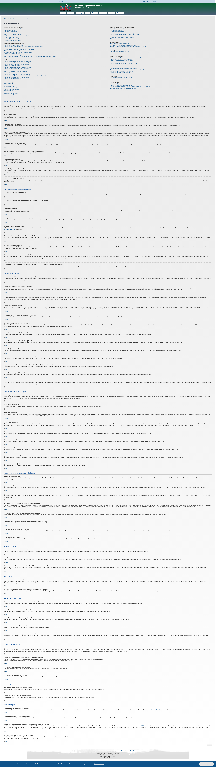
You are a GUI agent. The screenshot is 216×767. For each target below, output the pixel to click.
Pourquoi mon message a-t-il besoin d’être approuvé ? (16, 77)
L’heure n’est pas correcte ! (10, 48)
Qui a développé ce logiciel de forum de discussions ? (122, 84)
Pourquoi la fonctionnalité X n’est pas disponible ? (121, 85)
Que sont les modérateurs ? (116, 30)
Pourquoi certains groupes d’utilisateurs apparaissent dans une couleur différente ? (129, 36)
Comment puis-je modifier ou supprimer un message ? (16, 62)
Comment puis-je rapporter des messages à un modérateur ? (18, 74)
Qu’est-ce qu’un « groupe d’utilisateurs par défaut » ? (122, 37)
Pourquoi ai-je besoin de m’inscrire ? (12, 28)
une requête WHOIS (140, 725)
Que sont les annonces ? (9, 90)
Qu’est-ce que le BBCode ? (10, 83)
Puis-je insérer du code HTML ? (11, 85)
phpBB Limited (42, 709)
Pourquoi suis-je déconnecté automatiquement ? (15, 38)
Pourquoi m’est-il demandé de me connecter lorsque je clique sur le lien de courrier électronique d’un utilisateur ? (30, 56)
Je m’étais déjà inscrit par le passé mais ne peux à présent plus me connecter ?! (22, 36)
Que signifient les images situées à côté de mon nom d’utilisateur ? (19, 52)
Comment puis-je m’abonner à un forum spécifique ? (122, 71)
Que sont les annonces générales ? (12, 89)
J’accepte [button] (206, 764)
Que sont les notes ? (8, 92)
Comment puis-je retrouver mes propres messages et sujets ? (124, 63)
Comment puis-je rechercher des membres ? (120, 62)
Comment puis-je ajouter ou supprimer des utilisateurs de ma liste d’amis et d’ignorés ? (130, 53)
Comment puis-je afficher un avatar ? (12, 53)
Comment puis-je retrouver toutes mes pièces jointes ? (122, 79)
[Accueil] (66, 7)
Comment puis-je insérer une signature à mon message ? (17, 64)
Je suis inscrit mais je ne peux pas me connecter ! (15, 33)
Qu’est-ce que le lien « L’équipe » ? (118, 38)
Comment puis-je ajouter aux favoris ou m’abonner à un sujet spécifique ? (127, 69)
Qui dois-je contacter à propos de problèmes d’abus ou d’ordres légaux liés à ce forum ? (130, 86)
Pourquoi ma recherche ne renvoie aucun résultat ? (122, 59)
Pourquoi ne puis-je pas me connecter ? (13, 34)
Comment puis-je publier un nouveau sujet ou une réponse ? (18, 61)
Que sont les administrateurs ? (117, 28)
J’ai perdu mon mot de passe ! (11, 37)
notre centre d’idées (90, 717)
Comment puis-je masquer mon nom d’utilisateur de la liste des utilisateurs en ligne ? (23, 46)
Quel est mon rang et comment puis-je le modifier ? (15, 55)
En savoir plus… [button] (99, 764)
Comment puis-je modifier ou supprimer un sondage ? (16, 68)
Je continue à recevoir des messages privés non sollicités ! (123, 45)
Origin (114, 756)
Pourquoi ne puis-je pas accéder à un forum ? (14, 70)
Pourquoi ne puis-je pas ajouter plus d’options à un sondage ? (18, 67)
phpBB (104, 753)
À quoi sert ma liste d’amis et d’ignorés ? (119, 51)
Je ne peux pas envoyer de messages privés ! (120, 43)
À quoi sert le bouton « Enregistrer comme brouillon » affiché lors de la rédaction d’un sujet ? (25, 75)
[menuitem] (61, 2)
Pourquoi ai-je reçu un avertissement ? (13, 73)
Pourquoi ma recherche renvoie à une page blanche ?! (122, 60)
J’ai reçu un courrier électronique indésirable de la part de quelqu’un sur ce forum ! (129, 46)
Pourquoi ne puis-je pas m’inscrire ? (12, 31)
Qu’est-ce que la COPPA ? (10, 30)
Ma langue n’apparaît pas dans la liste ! (13, 51)
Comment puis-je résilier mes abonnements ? (120, 72)
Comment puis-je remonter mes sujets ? (13, 78)
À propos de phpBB (156, 709)
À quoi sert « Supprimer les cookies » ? (13, 40)
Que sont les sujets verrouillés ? (11, 93)
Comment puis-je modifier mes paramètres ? (14, 45)
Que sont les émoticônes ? (10, 86)
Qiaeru (114, 754)
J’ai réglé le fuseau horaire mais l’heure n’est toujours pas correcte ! (19, 49)
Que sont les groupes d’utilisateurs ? (118, 31)
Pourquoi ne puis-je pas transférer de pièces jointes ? (16, 71)
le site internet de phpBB (10, 229)
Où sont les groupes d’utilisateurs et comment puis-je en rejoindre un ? (126, 33)
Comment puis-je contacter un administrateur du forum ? (123, 88)
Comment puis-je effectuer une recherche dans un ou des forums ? (125, 57)
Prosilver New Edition (107, 756)
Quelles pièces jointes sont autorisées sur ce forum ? (122, 77)
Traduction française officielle (106, 754)
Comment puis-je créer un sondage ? (12, 65)
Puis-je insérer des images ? (10, 87)
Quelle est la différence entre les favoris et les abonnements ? (124, 68)
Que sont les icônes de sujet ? (11, 95)
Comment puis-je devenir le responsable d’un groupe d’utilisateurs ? (125, 34)
